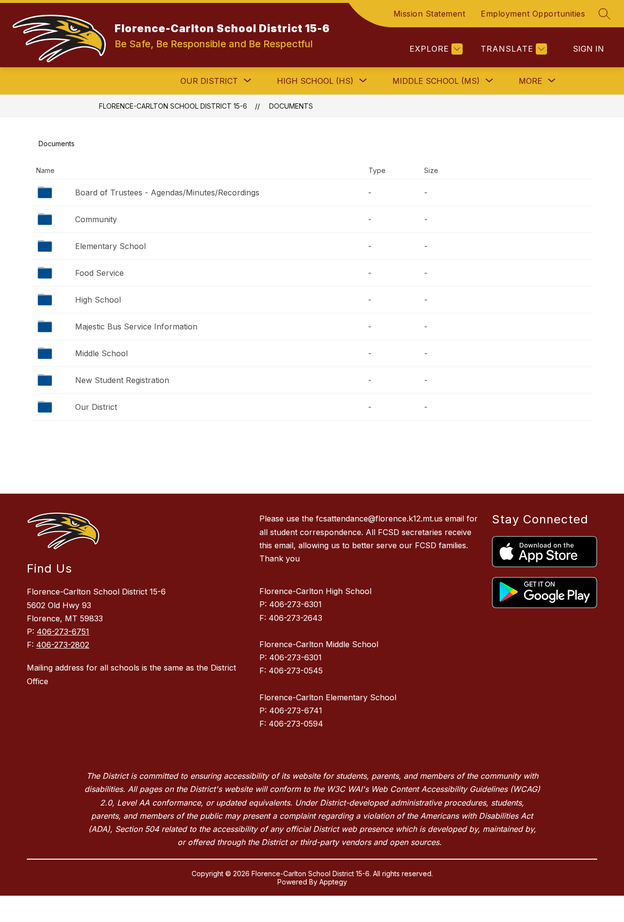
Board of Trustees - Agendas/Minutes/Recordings (167, 192)
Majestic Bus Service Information (136, 326)
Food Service (99, 273)
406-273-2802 (62, 645)
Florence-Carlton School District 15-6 (173, 106)
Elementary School (110, 246)
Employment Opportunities (533, 14)
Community (96, 219)
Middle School (101, 353)
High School (98, 300)
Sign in (588, 49)
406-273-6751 (63, 631)
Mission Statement (429, 14)
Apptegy (333, 882)
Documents (291, 106)
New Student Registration (122, 380)
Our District (96, 407)
